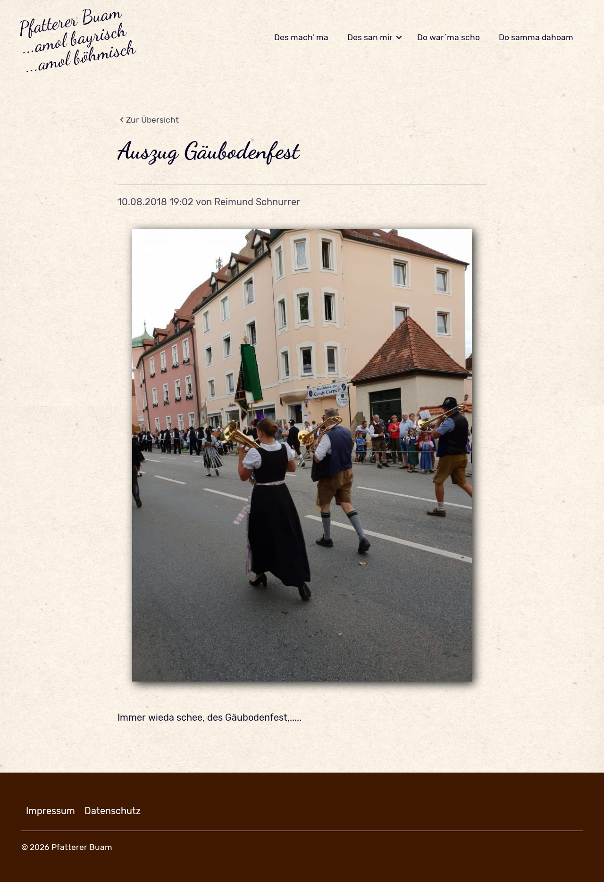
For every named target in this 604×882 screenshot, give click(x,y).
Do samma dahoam (536, 37)
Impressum (50, 810)
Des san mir (370, 37)
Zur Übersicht (152, 120)
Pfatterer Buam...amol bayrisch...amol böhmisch (76, 37)
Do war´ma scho (448, 37)
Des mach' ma (301, 37)
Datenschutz (112, 810)
